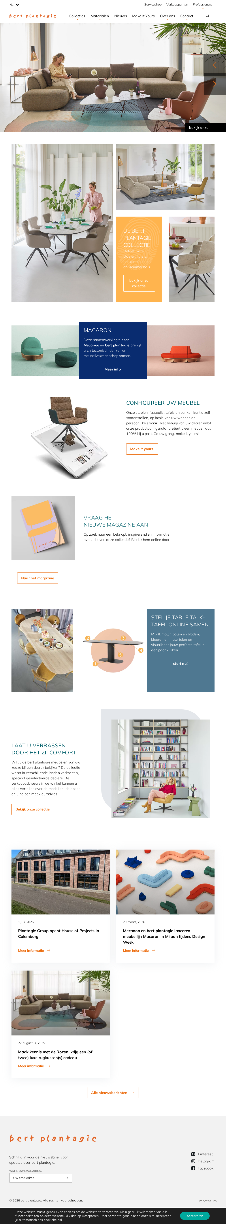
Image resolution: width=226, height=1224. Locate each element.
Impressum (207, 1201)
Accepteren (195, 1216)
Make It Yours (143, 16)
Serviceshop (153, 4)
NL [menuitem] (11, 5)
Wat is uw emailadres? (25, 1171)
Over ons (167, 16)
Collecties (77, 16)
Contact (186, 16)
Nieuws (120, 16)
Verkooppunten (177, 4)
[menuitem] (14, 4)
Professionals (202, 4)
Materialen (100, 16)
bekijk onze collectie (199, 128)
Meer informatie (31, 950)
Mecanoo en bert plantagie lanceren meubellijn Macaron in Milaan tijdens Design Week (164, 936)
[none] (14, 4)
